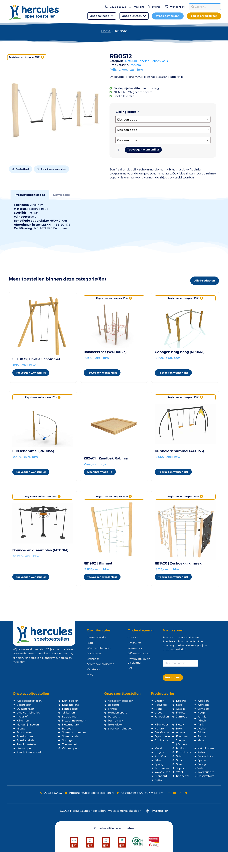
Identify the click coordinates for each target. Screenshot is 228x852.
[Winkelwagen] (162, 4)
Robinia (135, 65)
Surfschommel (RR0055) (33, 451)
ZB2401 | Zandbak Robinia (106, 458)
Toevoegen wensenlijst (143, 149)
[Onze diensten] (144, 16)
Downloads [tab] (61, 194)
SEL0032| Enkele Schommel (36, 359)
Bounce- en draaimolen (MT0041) (40, 550)
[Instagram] (180, 793)
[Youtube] (174, 793)
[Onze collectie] (112, 16)
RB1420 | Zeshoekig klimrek (178, 563)
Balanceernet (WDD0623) (105, 352)
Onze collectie (99, 15)
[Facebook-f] (169, 793)
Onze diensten (132, 15)
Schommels (159, 61)
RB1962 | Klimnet (98, 563)
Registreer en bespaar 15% (24, 57)
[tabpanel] (114, 216)
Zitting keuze (127, 112)
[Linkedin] (185, 793)
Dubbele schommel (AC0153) (179, 451)
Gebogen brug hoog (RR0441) (180, 352)
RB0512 (120, 56)
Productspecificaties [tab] (30, 194)
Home (106, 31)
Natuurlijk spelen (137, 61)
